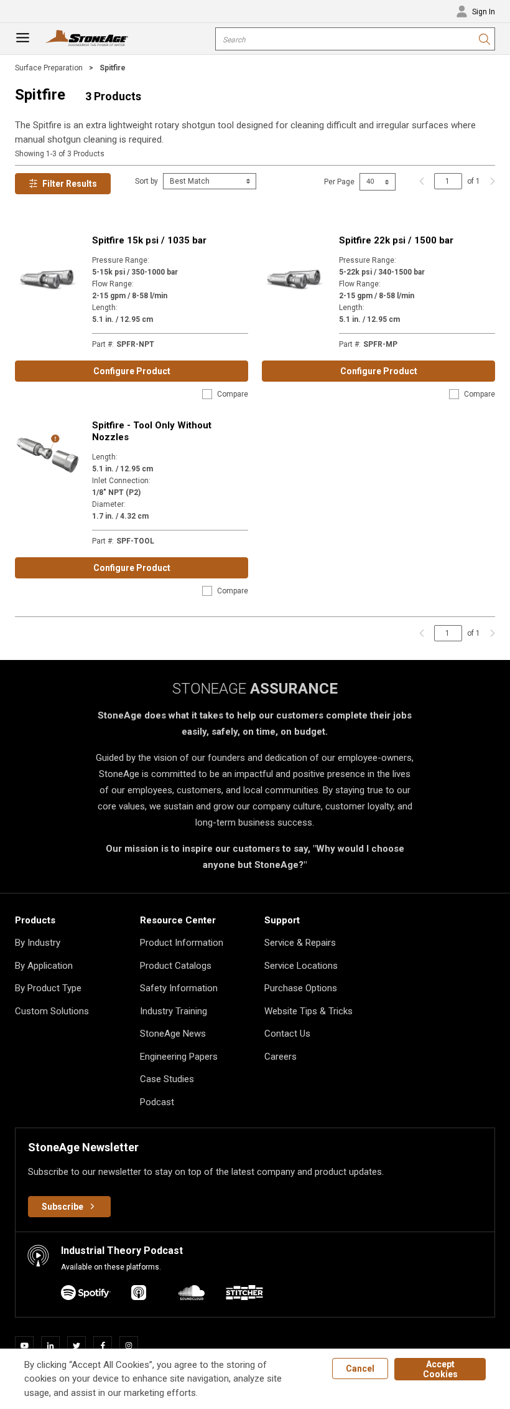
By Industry (37, 942)
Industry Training (173, 1011)
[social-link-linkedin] (54, 1345)
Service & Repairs (300, 942)
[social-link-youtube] (28, 1345)
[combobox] (355, 38)
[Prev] (421, 181)
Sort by (146, 181)
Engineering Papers (179, 1056)
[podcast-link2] (191, 1294)
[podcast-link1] (139, 1294)
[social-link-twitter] (80, 1345)
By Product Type (48, 988)
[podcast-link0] (86, 1294)
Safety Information (179, 988)
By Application (44, 965)
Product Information (181, 942)
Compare (232, 394)
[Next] (489, 181)
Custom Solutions (52, 1011)
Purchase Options (300, 988)
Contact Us (287, 1033)
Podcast (157, 1102)
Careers (280, 1056)
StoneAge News (173, 1033)
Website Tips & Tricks (308, 1011)
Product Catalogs (175, 965)
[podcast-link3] (244, 1294)
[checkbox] (207, 394)
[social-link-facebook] (106, 1345)
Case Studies (167, 1079)
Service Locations (301, 965)
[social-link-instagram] (132, 1345)
